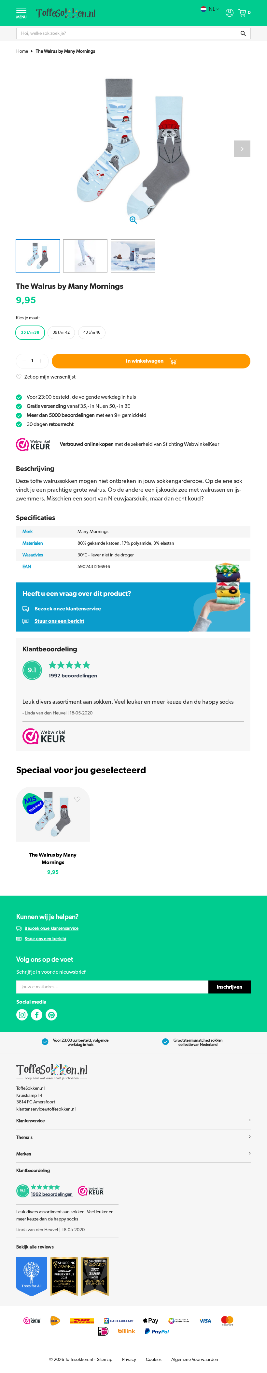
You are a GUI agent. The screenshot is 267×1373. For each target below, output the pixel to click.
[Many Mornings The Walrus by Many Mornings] (53, 814)
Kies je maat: (28, 318)
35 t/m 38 (30, 332)
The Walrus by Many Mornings (65, 51)
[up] (40, 361)
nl (212, 9)
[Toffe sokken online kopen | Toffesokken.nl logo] (65, 12)
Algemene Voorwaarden (194, 1359)
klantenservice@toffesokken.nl (46, 1109)
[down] (24, 361)
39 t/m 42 (61, 332)
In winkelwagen (144, 361)
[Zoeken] (243, 33)
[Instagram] (22, 1014)
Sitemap (104, 1359)
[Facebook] (36, 1014)
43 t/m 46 (91, 332)
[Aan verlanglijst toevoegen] (77, 800)
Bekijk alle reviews (35, 1247)
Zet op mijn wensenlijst (50, 377)
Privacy (129, 1359)
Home (22, 51)
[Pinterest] (51, 1014)
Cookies (154, 1359)
